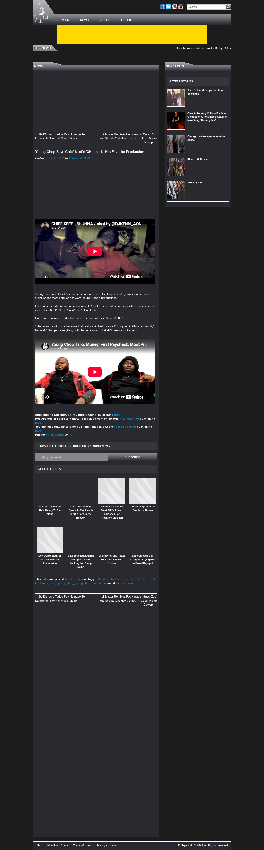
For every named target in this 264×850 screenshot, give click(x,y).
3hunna (103, 579)
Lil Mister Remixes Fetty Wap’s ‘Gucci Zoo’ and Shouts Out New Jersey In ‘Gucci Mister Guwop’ (128, 138)
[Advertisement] (132, 34)
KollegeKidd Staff (79, 158)
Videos (105, 20)
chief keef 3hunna (135, 579)
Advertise (52, 845)
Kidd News (75, 579)
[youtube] (174, 6)
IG (71, 434)
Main (65, 20)
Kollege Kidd (55, 434)
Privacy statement (107, 845)
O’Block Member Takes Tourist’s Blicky (186, 48)
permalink (127, 583)
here (117, 414)
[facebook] (162, 6)
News (84, 20)
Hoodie (127, 20)
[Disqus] (96, 666)
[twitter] (168, 6)
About (39, 845)
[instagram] (180, 6)
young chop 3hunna (88, 583)
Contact (65, 845)
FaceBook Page (125, 426)
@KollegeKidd (129, 418)
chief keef (116, 579)
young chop (65, 583)
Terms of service (83, 845)
